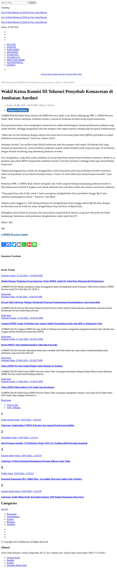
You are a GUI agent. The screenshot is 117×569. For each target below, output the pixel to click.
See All (4, 509)
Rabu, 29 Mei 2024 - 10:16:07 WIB (26, 360)
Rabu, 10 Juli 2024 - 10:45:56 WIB (26, 296)
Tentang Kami (46, 74)
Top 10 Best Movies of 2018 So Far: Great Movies (24, 12)
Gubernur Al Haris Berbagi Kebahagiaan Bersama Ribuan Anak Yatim (35, 461)
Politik (4, 473)
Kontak (61, 74)
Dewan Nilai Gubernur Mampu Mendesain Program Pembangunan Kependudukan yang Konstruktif (50, 302)
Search (32, 3)
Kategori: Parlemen (17, 110)
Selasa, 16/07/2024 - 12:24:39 (27, 491)
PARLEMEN (13, 49)
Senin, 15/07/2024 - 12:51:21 (25, 437)
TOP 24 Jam (12, 405)
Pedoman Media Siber (73, 74)
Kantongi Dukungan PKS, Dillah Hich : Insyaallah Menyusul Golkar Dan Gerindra (41, 479)
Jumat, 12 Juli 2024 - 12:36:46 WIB (26, 275)
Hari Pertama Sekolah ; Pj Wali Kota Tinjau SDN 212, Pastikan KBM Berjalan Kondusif (44, 443)
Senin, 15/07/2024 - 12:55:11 (21, 473)
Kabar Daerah (7, 420)
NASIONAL (13, 55)
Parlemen (5, 275)
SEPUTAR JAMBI (16, 60)
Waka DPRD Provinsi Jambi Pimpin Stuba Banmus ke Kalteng (31, 366)
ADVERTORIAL (15, 62)
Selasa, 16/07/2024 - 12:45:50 (27, 455)
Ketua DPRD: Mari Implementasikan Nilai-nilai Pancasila (29, 345)
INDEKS (11, 65)
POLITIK (11, 44)
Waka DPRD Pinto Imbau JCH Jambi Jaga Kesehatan (27, 387)
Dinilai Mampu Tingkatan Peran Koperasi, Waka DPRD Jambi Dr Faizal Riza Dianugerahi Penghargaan (52, 281)
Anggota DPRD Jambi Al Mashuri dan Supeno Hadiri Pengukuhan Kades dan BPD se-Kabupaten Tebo (51, 323)
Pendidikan (6, 437)
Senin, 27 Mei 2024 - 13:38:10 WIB (26, 381)
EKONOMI (12, 52)
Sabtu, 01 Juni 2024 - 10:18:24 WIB (26, 339)
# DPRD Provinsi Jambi (14, 234)
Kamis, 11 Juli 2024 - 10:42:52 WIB (26, 318)
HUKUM (11, 47)
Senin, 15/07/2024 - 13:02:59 (27, 420)
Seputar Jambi (7, 455)
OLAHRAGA (13, 57)
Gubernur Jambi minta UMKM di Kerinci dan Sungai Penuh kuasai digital (37, 425)
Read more (6, 294)
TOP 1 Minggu (14, 407)
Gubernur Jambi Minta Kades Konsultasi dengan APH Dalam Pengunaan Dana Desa (42, 497)
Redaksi (55, 74)
